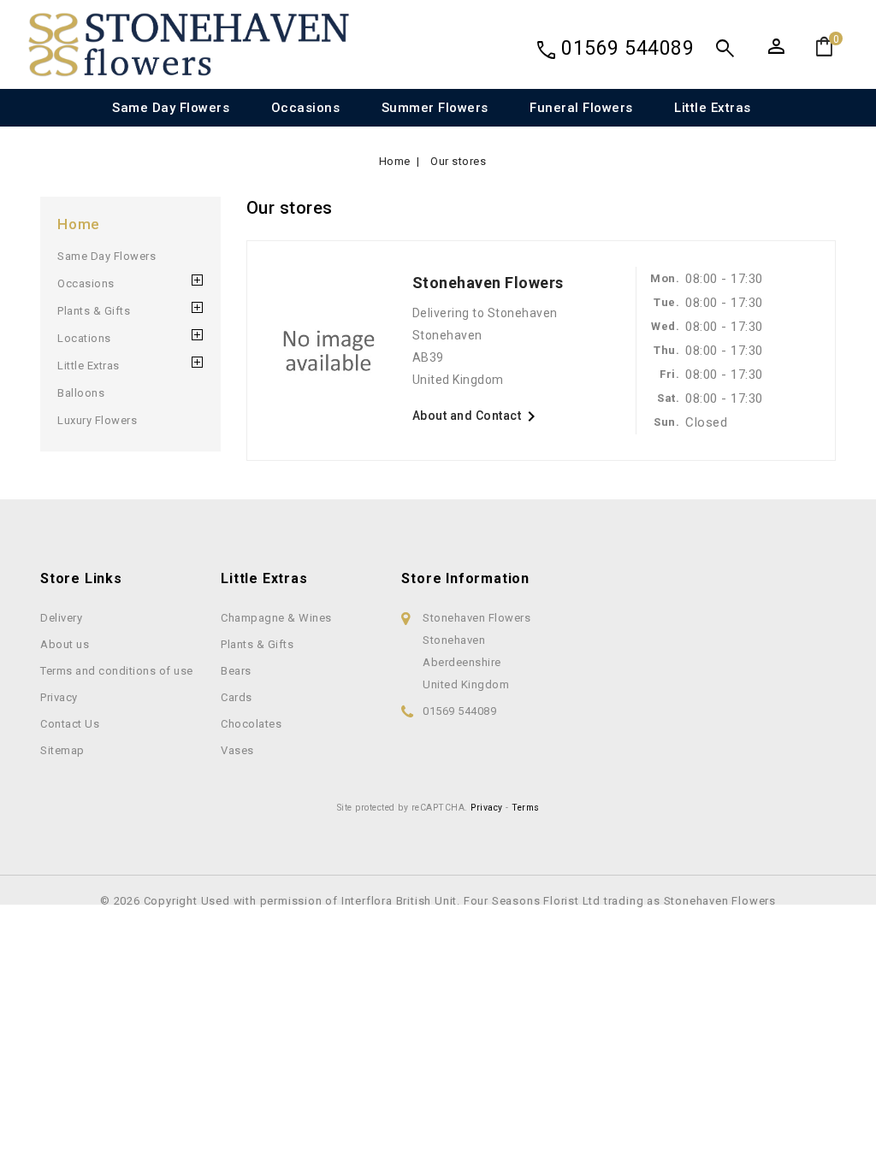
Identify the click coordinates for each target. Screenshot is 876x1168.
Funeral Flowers (581, 107)
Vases (237, 750)
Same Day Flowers (170, 107)
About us (64, 644)
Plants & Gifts (93, 310)
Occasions (305, 107)
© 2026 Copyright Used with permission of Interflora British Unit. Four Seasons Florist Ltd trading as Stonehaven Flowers (438, 900)
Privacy (59, 697)
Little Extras (712, 107)
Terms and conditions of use (116, 670)
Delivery (61, 617)
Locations (84, 338)
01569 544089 (627, 48)
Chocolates (251, 723)
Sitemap (62, 750)
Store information (465, 578)
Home (78, 224)
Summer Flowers (435, 107)
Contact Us (69, 723)
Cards (236, 697)
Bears (236, 670)
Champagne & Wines (276, 617)
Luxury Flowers (97, 420)
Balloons (80, 392)
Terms (526, 807)
